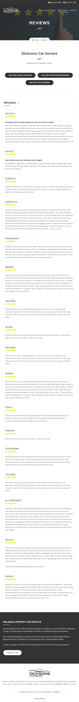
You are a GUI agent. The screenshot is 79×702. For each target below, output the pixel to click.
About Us (46, 10)
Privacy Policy (39, 698)
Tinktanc (56, 692)
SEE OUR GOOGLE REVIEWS (20, 75)
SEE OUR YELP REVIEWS (39, 82)
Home (40, 10)
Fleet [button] (59, 10)
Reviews (65, 10)
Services (53, 10)
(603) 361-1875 (71, 2)
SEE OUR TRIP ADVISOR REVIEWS (55, 75)
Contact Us (73, 10)
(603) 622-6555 (56, 2)
